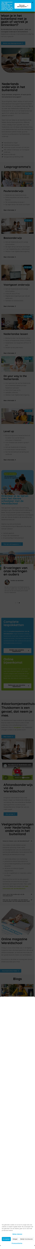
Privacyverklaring (17, 1243)
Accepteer (6, 1239)
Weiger (15, 1239)
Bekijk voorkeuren (26, 1239)
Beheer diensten (17, 1234)
